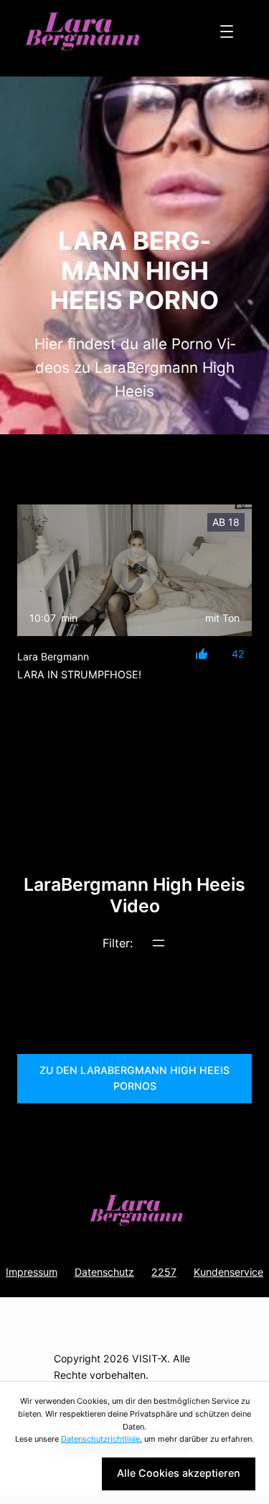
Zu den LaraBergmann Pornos (134, 1078)
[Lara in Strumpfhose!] (134, 570)
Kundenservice (228, 1272)
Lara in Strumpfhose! (79, 674)
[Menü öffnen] (226, 31)
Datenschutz (104, 1272)
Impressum (31, 1272)
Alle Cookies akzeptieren (178, 1473)
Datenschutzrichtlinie (100, 1439)
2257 (163, 1272)
